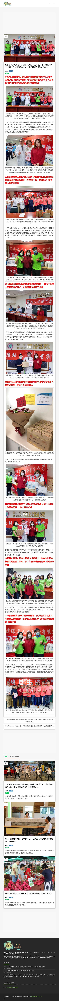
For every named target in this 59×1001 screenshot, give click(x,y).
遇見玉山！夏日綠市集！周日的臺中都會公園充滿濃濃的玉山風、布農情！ (19, 970)
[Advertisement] (29, 22)
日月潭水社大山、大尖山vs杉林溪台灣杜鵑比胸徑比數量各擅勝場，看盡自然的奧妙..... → (29, 727)
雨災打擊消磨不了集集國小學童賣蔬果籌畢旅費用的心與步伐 (28, 893)
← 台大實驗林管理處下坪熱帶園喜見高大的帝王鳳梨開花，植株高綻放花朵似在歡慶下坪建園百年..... (29, 720)
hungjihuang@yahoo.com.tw (12, 987)
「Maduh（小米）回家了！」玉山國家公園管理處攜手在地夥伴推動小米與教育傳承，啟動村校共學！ (25, 966)
